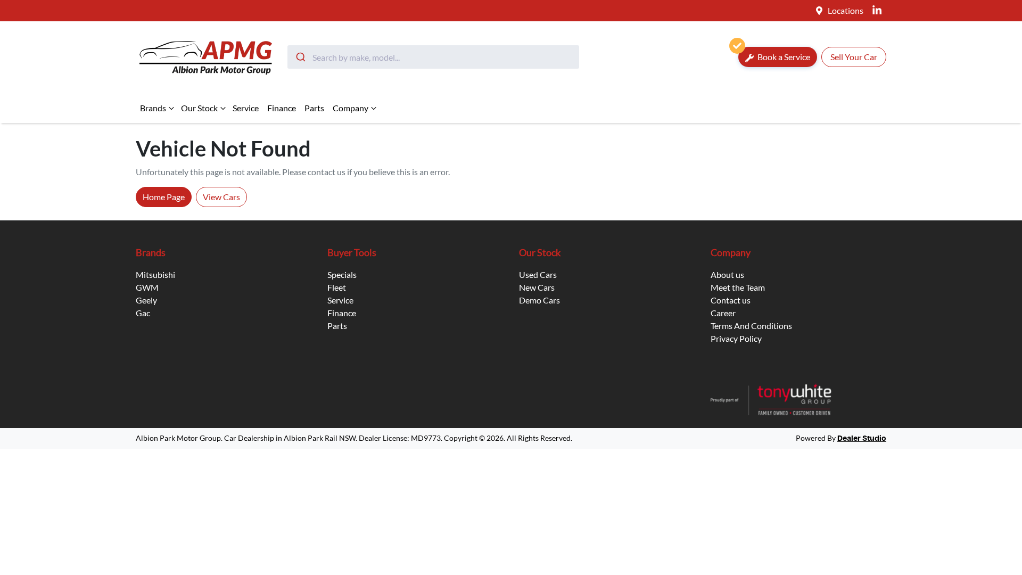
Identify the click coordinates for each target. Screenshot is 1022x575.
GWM (147, 287)
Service (246, 108)
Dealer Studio (861, 438)
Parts (314, 108)
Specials (342, 274)
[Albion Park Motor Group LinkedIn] (879, 10)
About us (727, 274)
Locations (845, 10)
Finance (281, 108)
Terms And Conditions (751, 326)
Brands (153, 108)
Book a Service (783, 57)
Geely (146, 300)
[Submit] (299, 57)
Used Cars (538, 274)
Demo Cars (539, 300)
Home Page (164, 197)
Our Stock (199, 108)
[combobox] (433, 57)
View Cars (221, 197)
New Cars (537, 287)
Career (723, 313)
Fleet (336, 287)
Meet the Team (738, 287)
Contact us (731, 300)
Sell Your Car (853, 57)
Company (350, 108)
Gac (143, 313)
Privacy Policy (736, 338)
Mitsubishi (155, 274)
